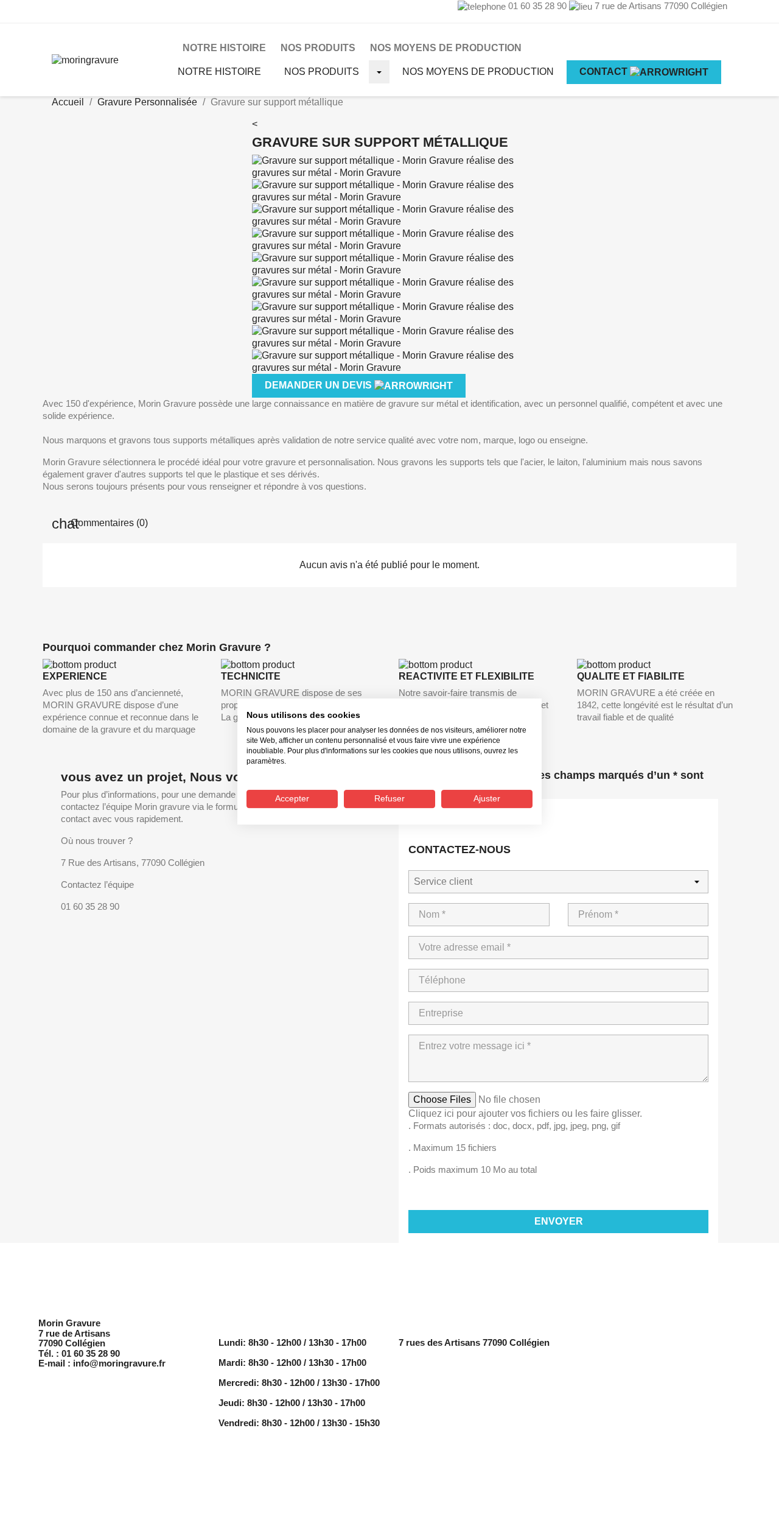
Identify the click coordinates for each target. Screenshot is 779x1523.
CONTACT (604, 71)
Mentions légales (615, 1342)
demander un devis (319, 385)
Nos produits (321, 71)
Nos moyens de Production (446, 48)
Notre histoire (219, 71)
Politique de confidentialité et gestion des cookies (657, 1362)
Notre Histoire (224, 48)
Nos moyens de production (478, 71)
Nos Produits (318, 48)
